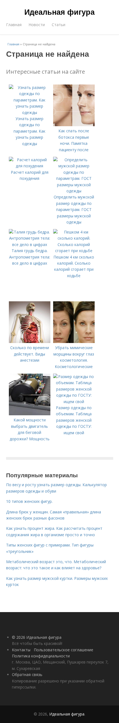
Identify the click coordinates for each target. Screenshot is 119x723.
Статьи (58, 24)
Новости (37, 24)
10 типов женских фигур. (29, 501)
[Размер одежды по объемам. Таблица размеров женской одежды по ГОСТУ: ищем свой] (74, 401)
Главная (14, 24)
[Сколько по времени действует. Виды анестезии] (29, 341)
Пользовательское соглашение (63, 649)
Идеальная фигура (59, 11)
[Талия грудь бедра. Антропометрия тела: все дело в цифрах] (29, 244)
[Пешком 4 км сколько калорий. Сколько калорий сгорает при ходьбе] (74, 250)
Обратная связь (27, 674)
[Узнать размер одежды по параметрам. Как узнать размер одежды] (29, 112)
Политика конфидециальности (41, 656)
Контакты (21, 649)
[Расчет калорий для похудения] (29, 165)
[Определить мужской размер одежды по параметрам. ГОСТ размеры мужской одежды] (74, 190)
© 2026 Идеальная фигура (36, 637)
